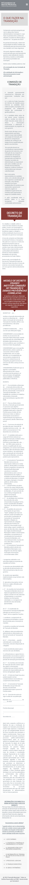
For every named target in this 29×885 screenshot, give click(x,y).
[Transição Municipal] (9, 4)
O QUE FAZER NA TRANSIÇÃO (13, 19)
